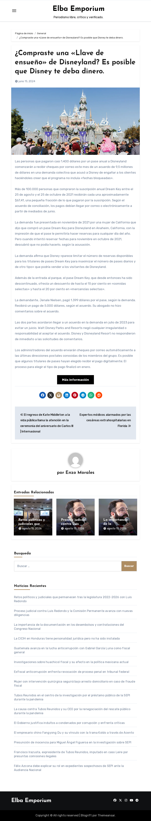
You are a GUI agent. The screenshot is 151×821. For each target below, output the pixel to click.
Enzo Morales (80, 473)
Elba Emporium (78, 9)
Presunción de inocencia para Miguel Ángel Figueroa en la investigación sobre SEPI (72, 742)
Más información (75, 380)
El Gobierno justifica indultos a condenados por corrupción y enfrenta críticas (69, 723)
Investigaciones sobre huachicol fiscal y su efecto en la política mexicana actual (71, 662)
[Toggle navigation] (14, 10)
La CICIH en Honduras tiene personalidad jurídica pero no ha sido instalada (67, 638)
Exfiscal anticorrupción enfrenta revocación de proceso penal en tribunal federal (71, 672)
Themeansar (106, 815)
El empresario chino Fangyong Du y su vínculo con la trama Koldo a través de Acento (74, 732)
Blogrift (86, 815)
